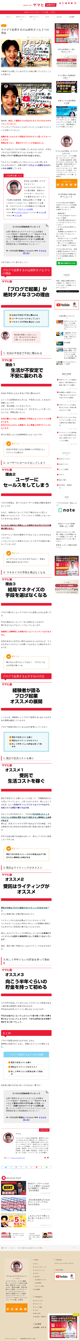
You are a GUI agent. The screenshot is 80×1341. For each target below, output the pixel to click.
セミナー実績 (40, 1286)
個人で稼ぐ (63, 480)
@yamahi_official (21, 212)
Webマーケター (64, 459)
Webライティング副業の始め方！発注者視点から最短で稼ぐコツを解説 (68, 382)
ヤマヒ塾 (42, 212)
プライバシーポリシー (11, 1338)
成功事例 (38, 1283)
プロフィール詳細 (25, 209)
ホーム (8, 17)
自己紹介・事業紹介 (65, 486)
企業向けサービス (41, 1279)
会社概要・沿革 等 (39, 1327)
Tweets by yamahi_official (63, 1263)
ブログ (47, 17)
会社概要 (71, 17)
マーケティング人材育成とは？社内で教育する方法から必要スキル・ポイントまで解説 (67, 436)
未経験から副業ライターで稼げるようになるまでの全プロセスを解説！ (67, 395)
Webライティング (34, 17)
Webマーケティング (21, 17)
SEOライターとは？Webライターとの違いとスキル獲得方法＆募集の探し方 (67, 421)
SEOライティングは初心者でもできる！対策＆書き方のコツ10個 (67, 407)
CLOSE (76, 1315)
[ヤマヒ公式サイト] (40, 8)
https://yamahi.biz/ (18, 1158)
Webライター (64, 464)
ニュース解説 (64, 469)
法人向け (59, 17)
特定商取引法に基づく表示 (28, 1338)
